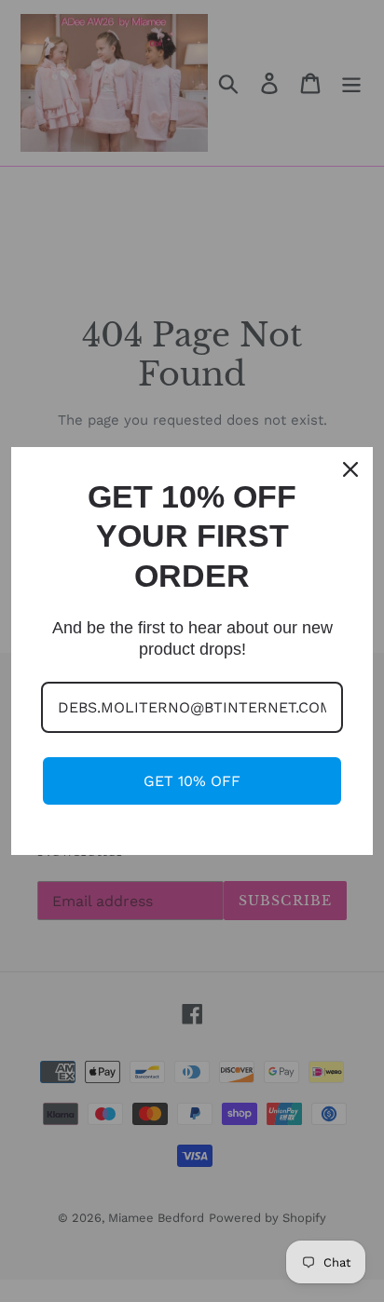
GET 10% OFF (192, 781)
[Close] (350, 469)
